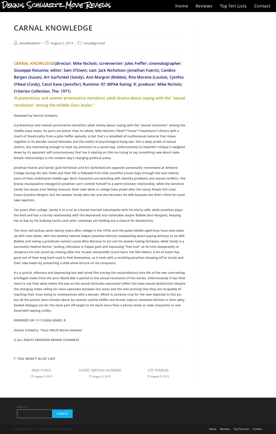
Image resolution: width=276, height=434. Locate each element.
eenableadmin (30, 43)
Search (22, 407)
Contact (262, 6)
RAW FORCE (41, 370)
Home (181, 6)
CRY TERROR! (158, 370)
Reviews (204, 6)
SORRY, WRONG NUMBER (100, 370)
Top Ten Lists (233, 6)
